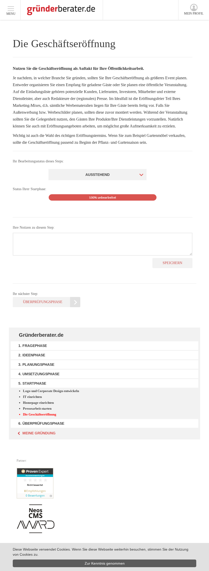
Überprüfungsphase (42, 302)
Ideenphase (33, 355)
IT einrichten (32, 397)
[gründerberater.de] (61, 10)
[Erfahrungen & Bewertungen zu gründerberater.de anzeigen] (36, 483)
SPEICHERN (172, 263)
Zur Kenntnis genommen (105, 563)
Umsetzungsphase (40, 374)
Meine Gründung (39, 433)
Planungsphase (38, 364)
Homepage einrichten (38, 403)
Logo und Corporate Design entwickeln (51, 391)
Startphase (34, 383)
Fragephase (34, 346)
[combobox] (97, 174)
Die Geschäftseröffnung (39, 414)
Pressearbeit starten (37, 408)
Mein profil (193, 13)
